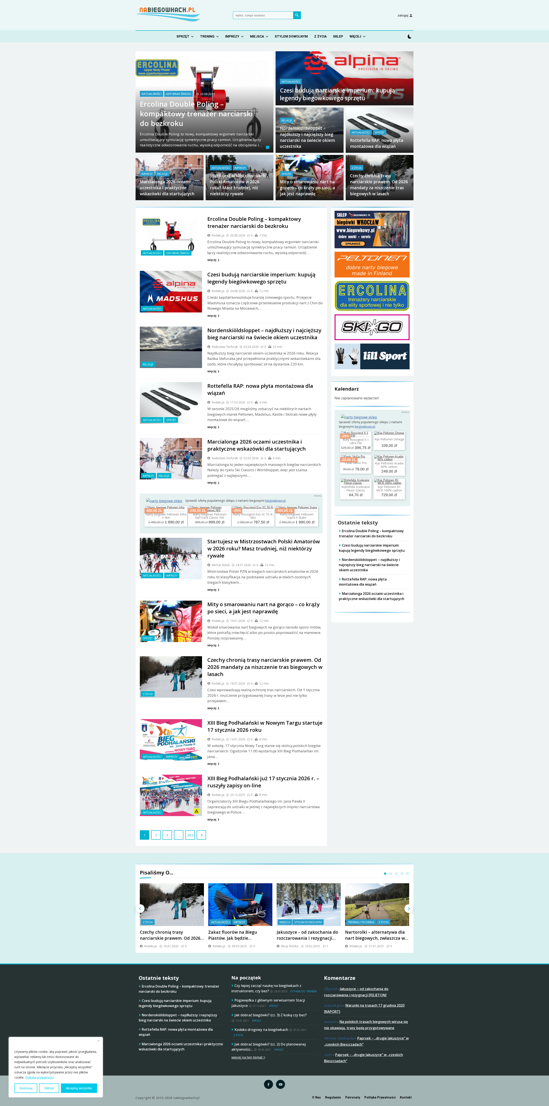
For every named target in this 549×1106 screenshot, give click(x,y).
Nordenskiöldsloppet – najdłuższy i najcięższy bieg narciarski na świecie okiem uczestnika (264, 334)
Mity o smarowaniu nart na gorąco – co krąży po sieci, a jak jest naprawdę (307, 188)
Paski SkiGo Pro (356, 463)
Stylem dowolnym (291, 36)
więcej (211, 260)
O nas (316, 1097)
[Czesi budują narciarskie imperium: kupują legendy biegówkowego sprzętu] (171, 291)
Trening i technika (361, 922)
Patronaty (352, 1097)
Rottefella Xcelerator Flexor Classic (355, 488)
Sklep (338, 36)
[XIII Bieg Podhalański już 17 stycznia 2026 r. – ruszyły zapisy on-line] (171, 795)
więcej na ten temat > (248, 1057)
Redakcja (218, 235)
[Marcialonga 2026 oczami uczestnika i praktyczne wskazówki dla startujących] (171, 458)
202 (190, 835)
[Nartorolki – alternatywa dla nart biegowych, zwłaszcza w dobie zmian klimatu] (377, 904)
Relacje (287, 120)
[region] (56, 1067)
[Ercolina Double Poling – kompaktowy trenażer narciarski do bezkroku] (171, 236)
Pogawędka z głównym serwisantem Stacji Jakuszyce (268, 1003)
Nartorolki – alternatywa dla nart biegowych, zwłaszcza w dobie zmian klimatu (375, 938)
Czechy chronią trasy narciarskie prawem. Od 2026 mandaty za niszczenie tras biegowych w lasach (265, 666)
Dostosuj (25, 1088)
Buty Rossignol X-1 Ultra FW (356, 441)
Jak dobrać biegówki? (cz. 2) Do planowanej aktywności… (268, 1047)
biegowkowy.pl (275, 500)
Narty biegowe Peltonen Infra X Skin (165, 516)
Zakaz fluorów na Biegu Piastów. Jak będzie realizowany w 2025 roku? (234, 938)
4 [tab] (402, 874)
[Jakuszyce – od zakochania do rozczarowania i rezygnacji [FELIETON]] (309, 904)
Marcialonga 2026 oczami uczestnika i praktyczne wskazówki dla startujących (167, 188)
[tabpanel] (204, 102)
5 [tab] (407, 874)
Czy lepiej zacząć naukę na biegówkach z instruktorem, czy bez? (266, 988)
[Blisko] (98, 1040)
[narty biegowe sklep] (164, 500)
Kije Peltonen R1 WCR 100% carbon (389, 488)
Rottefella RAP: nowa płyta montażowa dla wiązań (363, 582)
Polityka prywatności (39, 1077)
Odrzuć (49, 1088)
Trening (207, 36)
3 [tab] (396, 874)
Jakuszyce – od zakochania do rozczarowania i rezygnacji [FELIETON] (307, 938)
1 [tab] (268, 148)
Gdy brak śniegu (178, 94)
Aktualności (151, 94)
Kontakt (406, 1097)
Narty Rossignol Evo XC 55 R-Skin (253, 516)
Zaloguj (403, 15)
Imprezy (232, 36)
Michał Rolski (221, 565)
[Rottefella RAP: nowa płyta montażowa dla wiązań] (171, 403)
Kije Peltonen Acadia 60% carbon (389, 464)
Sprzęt (182, 36)
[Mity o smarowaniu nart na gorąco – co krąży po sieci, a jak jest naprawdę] (171, 621)
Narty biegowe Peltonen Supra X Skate (297, 516)
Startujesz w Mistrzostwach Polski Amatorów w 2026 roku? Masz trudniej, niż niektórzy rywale (263, 548)
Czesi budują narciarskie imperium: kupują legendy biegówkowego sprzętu (337, 94)
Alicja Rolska (289, 946)
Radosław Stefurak (225, 347)
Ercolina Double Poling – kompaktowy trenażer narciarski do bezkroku (196, 113)
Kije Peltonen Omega (389, 439)
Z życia (320, 36)
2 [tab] (391, 874)
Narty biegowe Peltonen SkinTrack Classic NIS (209, 516)
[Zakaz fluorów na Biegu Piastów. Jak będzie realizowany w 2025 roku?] (240, 904)
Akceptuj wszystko (79, 1088)
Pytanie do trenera (303, 991)
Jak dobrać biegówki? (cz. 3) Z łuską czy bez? (270, 1014)
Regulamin (333, 1097)
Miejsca (257, 36)
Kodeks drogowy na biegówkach (261, 1029)
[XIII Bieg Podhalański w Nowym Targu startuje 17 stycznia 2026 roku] (171, 740)
